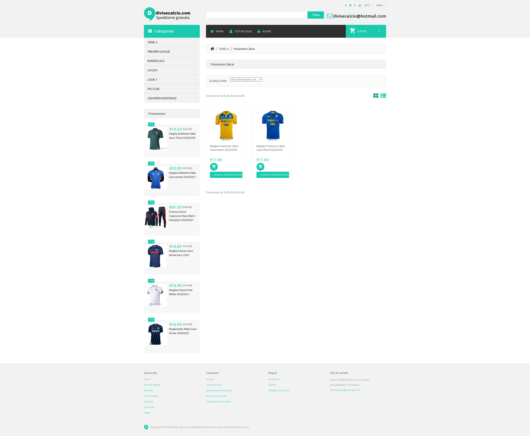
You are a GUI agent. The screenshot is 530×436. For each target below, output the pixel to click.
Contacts (149, 407)
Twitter (272, 384)
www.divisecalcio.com (236, 427)
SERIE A (224, 49)
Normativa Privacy (216, 396)
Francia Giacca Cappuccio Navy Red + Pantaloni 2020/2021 (182, 215)
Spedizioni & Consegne (219, 390)
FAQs (147, 412)
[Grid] (375, 96)
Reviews (148, 401)
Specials (148, 390)
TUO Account (243, 31)
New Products (152, 384)
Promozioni (156, 113)
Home (220, 31)
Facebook (273, 379)
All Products (151, 396)
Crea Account (214, 384)
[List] (383, 96)
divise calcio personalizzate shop (190, 427)
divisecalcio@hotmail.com (345, 390)
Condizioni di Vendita (218, 401)
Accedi (266, 31)
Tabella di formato (279, 390)
